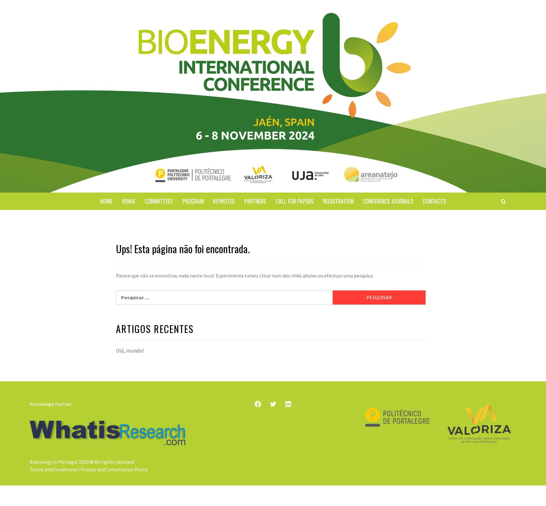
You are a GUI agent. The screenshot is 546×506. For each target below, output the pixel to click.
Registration (338, 201)
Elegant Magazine (264, 496)
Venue (128, 201)
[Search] (503, 201)
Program (193, 201)
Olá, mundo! (130, 350)
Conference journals (388, 201)
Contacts (434, 201)
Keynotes (224, 201)
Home (106, 201)
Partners (255, 201)
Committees (159, 201)
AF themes (305, 496)
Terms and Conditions (53, 469)
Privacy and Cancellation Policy (114, 469)
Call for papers (294, 201)
